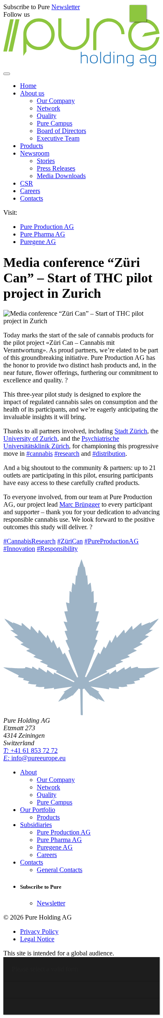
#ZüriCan (70, 541)
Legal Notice (37, 939)
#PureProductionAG (111, 541)
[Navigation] (6, 74)
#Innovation (19, 548)
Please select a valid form (45, 969)
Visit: (10, 212)
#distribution (108, 453)
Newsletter (65, 6)
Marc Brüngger (79, 504)
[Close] (138, 13)
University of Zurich (30, 438)
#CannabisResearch (29, 541)
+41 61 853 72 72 (30, 750)
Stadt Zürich (131, 431)
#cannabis (39, 453)
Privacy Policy (39, 931)
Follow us (16, 14)
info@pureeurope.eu (34, 758)
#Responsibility (57, 548)
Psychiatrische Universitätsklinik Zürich (61, 442)
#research (66, 453)
